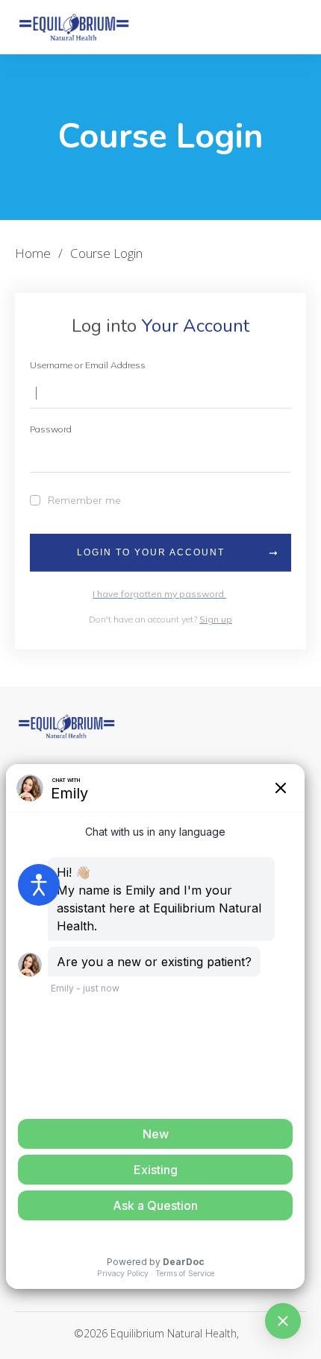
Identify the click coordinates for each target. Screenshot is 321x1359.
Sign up (215, 619)
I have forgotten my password (159, 593)
